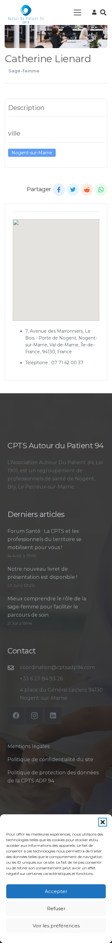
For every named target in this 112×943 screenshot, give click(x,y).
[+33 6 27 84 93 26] (13, 679)
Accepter (56, 891)
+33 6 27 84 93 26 (41, 679)
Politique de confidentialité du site (50, 759)
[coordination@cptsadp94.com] (13, 668)
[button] (103, 822)
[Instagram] (34, 715)
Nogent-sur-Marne (32, 153)
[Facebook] (16, 715)
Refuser (56, 908)
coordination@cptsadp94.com (57, 667)
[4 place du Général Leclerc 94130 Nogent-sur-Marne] (13, 694)
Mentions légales (28, 746)
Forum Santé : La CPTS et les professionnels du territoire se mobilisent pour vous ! (44, 539)
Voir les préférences (56, 926)
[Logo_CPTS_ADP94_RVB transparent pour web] (26, 14)
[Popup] (94, 12)
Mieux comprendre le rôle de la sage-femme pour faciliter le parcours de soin (46, 607)
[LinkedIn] (53, 715)
